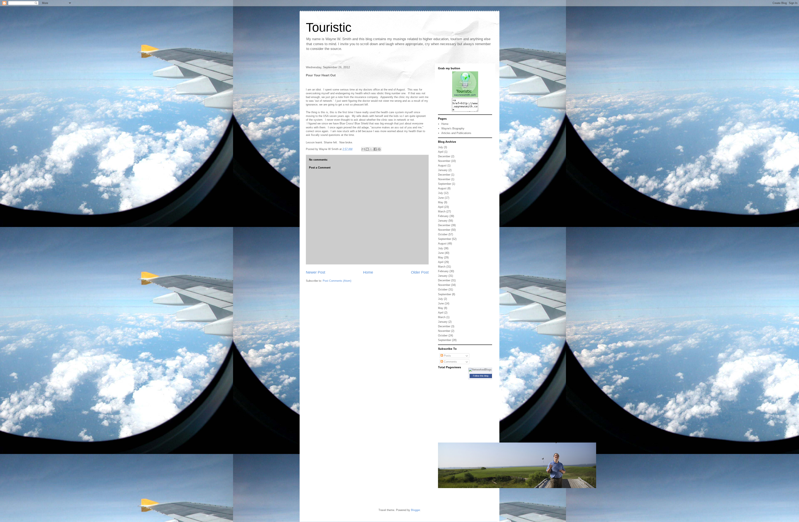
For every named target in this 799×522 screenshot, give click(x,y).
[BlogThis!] (367, 149)
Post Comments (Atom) (337, 280)
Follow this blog (480, 375)
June (441, 197)
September (444, 183)
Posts (447, 355)
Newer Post (315, 272)
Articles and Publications (456, 133)
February (443, 216)
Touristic (328, 27)
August (442, 165)
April (440, 151)
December (444, 156)
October (443, 234)
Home (368, 272)
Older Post (420, 272)
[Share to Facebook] (375, 149)
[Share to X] (371, 149)
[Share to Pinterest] (379, 149)
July (440, 147)
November (444, 160)
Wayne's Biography (452, 128)
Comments (450, 361)
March (441, 211)
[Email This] (363, 149)
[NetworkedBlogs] (480, 369)
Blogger (415, 510)
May (440, 202)
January (443, 170)
